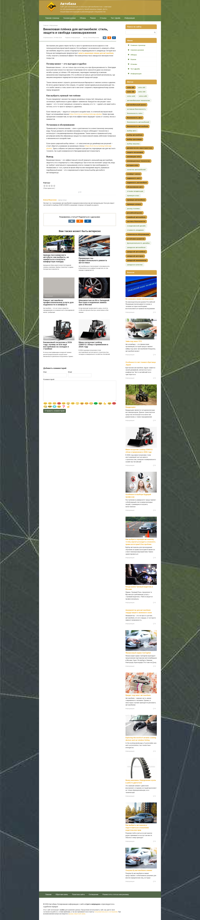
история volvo (132, 165)
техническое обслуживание (138, 234)
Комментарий (48, 379)
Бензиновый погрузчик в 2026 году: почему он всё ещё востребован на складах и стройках (57, 345)
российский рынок (134, 213)
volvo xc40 (131, 96)
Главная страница (52, 18)
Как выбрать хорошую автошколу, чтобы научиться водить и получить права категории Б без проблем (141, 541)
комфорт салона (133, 174)
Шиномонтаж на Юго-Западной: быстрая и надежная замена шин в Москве (94, 302)
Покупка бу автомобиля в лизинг (139, 870)
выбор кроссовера (134, 139)
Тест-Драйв (115, 18)
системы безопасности (136, 221)
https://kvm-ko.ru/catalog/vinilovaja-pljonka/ (85, 114)
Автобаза (68, 3)
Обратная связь (62, 894)
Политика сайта (78, 894)
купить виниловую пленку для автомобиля (96, 53)
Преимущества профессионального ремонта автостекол (93, 260)
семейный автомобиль (136, 217)
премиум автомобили (136, 200)
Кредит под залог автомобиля (138, 695)
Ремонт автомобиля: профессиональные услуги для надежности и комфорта (58, 302)
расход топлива (133, 209)
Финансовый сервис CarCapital (138, 653)
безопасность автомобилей (138, 122)
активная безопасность (136, 109)
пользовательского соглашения (106, 912)
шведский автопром (135, 256)
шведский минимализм (136, 260)
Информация (129, 18)
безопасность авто (134, 118)
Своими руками (69, 18)
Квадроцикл (130, 407)
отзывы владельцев (135, 191)
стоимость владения (135, 230)
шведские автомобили (136, 247)
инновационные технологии (138, 161)
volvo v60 (130, 92)
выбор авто (131, 131)
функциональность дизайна (138, 243)
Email (70, 372)
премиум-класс (133, 196)
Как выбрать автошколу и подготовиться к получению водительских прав (137, 827)
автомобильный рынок (136, 105)
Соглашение (93, 894)
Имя (45, 372)
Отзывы (103, 18)
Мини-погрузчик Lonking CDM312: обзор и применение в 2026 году (93, 344)
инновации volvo (134, 157)
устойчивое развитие (135, 239)
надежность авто (134, 178)
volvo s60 (130, 87)
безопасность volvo (134, 113)
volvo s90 (141, 87)
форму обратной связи (77, 914)
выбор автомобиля (134, 135)
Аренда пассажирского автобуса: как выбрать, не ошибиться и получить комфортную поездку (56, 258)
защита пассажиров (135, 152)
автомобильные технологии (138, 100)
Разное (93, 18)
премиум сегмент (134, 204)
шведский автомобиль (136, 252)
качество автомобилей (136, 170)
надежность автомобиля (137, 183)
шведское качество (135, 265)
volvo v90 (141, 92)
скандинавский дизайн (136, 226)
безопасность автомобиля (137, 126)
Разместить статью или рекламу (115, 894)
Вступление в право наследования (140, 299)
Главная (48, 894)
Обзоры (83, 18)
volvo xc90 (143, 96)
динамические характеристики (139, 148)
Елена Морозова (50, 200)
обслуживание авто (135, 187)
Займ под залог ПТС (134, 341)
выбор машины (133, 144)
